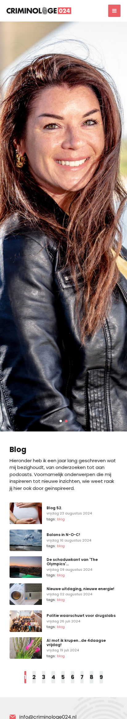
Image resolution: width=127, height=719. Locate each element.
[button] (60, 421)
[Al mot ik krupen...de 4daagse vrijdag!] (63, 648)
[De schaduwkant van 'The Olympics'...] (63, 567)
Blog (61, 519)
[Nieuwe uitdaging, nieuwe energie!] (63, 594)
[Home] (38, 10)
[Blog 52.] (63, 513)
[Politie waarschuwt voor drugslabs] (63, 621)
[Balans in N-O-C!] (63, 540)
